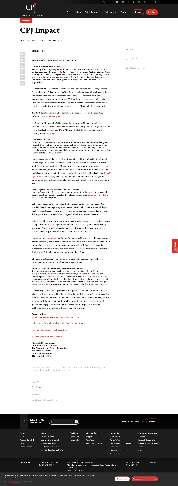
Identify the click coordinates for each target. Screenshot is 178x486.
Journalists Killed (47, 436)
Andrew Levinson (30, 40)
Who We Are (115, 440)
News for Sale (52, 276)
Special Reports (26, 447)
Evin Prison (37, 400)
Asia (140, 450)
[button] (155, 2)
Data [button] (78, 12)
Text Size (134, 59)
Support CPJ (91, 436)
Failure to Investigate (50, 116)
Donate (138, 12)
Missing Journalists (48, 443)
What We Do (115, 436)
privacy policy (15, 482)
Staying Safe (74, 440)
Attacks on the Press (91, 276)
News (22, 433)
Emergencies (75, 436)
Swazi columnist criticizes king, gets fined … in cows (55, 317)
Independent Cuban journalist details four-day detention (57, 323)
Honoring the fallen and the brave (47, 337)
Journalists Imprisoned (50, 440)
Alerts (22, 436)
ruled (82, 291)
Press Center (115, 447)
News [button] (69, 12)
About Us (114, 433)
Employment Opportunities (121, 443)
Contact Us (114, 453)
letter (60, 72)
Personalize (122, 479)
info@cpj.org (153, 462)
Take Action (90, 440)
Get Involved (92, 433)
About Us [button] (125, 12)
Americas (142, 436)
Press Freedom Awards (95, 443)
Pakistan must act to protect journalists (49, 330)
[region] (89, 479)
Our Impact (26, 20)
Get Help (152, 12)
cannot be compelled (96, 195)
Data (43, 433)
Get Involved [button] (110, 12)
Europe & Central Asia (146, 440)
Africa (140, 447)
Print (132, 49)
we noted (52, 238)
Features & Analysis (27, 440)
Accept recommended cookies (145, 479)
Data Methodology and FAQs (52, 450)
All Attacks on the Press (50, 447)
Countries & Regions (147, 433)
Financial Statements (118, 450)
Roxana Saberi (50, 400)
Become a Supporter (131, 421)
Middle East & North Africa (148, 443)
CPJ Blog (50, 133)
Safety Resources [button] (92, 12)
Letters (22, 443)
